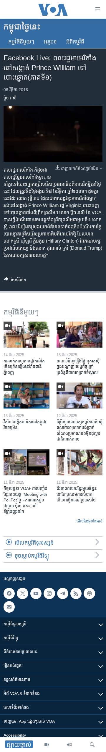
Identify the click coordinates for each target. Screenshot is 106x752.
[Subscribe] (9, 606)
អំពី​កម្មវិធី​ (75, 42)
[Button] (15, 280)
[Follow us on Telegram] (62, 593)
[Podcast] (89, 593)
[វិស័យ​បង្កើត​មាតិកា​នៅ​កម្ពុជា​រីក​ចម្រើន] (26, 396)
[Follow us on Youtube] (36, 593)
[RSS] (76, 593)
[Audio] (69, 744)
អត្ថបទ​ (50, 42)
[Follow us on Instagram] (49, 593)
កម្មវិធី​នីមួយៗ (21, 42)
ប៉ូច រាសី (10, 98)
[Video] (47, 744)
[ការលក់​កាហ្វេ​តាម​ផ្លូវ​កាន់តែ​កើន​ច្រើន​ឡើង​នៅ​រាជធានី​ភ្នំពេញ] (26, 335)
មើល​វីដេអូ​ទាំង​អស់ (89, 521)
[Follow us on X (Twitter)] (22, 593)
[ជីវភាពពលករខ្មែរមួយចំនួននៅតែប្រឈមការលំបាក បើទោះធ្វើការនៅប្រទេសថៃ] (79, 462)
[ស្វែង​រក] (92, 744)
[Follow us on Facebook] (9, 593)
